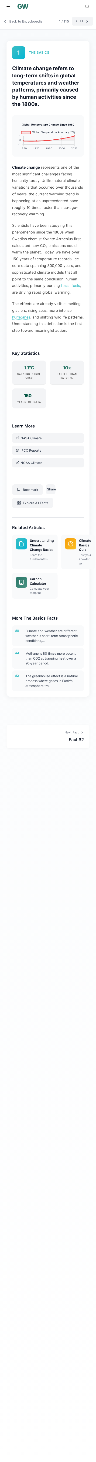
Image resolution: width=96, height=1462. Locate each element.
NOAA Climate (31, 463)
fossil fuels (70, 285)
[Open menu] (9, 6)
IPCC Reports (31, 450)
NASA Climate (31, 438)
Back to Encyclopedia (25, 21)
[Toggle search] (87, 6)
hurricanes (21, 317)
